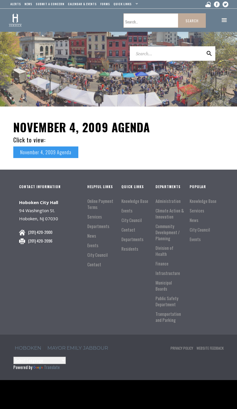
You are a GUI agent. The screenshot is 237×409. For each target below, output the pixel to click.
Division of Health (164, 251)
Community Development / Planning (167, 232)
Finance (162, 264)
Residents (129, 249)
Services (94, 217)
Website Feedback (210, 348)
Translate (52, 367)
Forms (105, 4)
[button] (125, 5)
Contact (94, 264)
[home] (15, 20)
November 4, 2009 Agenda (45, 152)
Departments (98, 226)
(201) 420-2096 (40, 241)
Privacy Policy (182, 348)
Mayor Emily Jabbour (77, 348)
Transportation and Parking (168, 317)
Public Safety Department (166, 301)
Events (92, 245)
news (28, 4)
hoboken (28, 348)
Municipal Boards (163, 286)
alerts (15, 4)
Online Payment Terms (100, 204)
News (91, 236)
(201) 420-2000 (40, 232)
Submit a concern (50, 4)
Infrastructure (167, 273)
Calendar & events (82, 4)
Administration (168, 201)
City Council (97, 255)
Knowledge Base (134, 201)
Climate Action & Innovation (169, 214)
